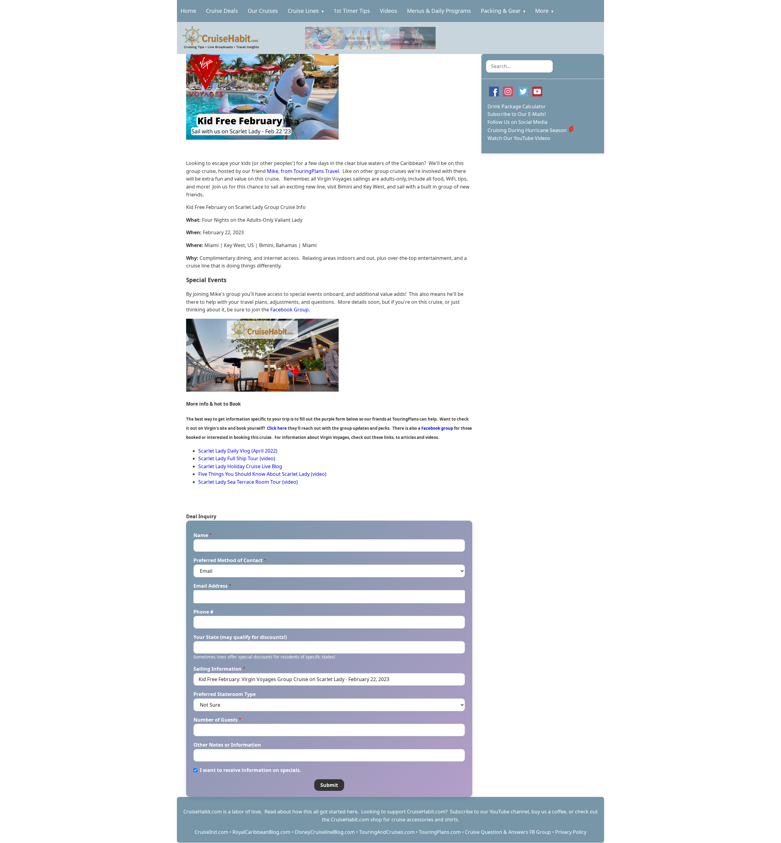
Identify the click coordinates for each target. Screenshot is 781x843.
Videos (388, 10)
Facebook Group (289, 309)
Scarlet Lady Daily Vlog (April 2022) (237, 450)
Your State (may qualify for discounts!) (240, 637)
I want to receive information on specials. (250, 770)
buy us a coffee (548, 811)
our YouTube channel (504, 811)
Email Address (210, 586)
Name (200, 535)
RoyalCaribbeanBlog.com (261, 832)
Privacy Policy (570, 832)
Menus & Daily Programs (439, 10)
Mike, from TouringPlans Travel (303, 171)
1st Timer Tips (351, 10)
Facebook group (437, 428)
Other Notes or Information (227, 744)
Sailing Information (217, 668)
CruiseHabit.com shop (356, 819)
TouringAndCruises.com (387, 832)
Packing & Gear (500, 10)
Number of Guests (215, 719)
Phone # (203, 611)
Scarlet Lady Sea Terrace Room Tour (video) (248, 482)
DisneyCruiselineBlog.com (325, 832)
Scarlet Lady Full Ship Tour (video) (236, 458)
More (542, 10)
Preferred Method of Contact (228, 560)
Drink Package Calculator (517, 106)
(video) (318, 474)
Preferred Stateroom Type (224, 694)
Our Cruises (263, 10)
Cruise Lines (303, 10)
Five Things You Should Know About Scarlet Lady (254, 474)
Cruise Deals (222, 10)
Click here (277, 428)
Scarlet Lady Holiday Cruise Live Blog (240, 466)
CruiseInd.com (211, 832)
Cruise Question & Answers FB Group (508, 832)
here (352, 811)
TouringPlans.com (440, 832)
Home (188, 10)
